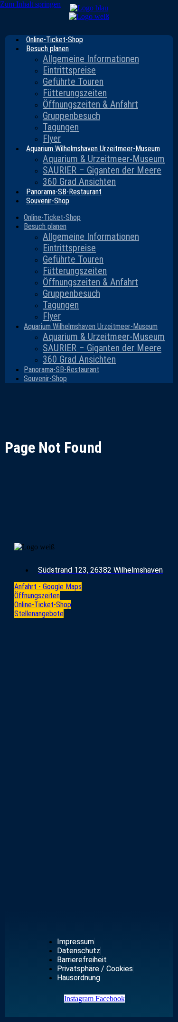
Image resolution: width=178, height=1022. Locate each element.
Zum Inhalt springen (30, 4)
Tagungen (61, 127)
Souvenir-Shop (47, 200)
